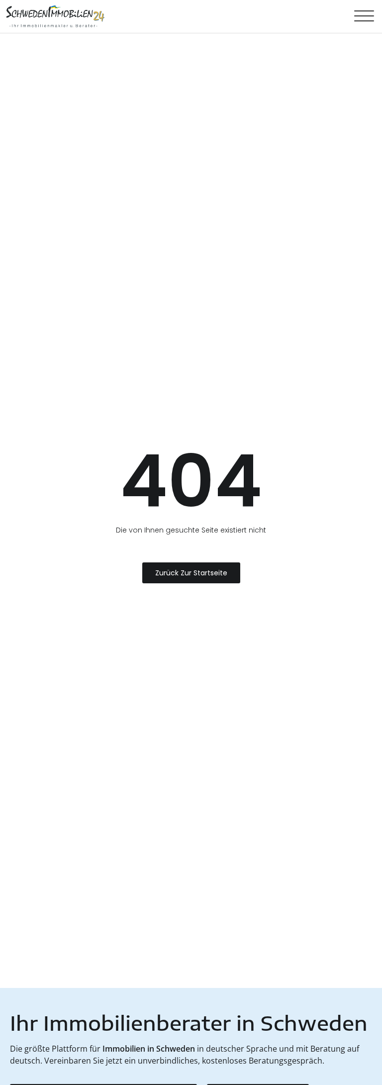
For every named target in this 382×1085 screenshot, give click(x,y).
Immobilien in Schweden (148, 1048)
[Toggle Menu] (364, 16)
